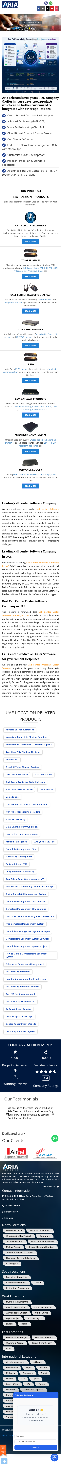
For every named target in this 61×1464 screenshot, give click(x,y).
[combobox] (19, 1442)
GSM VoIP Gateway (22, 406)
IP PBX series (21, 369)
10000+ (45, 1058)
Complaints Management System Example (28, 931)
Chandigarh (12, 1266)
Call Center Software (17, 774)
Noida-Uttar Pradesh (40, 1233)
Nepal (28, 1371)
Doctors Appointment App (19, 1016)
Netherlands (12, 1404)
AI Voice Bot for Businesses (20, 729)
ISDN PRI (48, 442)
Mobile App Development (19, 856)
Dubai (44, 1376)
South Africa (12, 1387)
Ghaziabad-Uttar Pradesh (18, 1239)
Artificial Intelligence (16, 841)
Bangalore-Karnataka (16, 1280)
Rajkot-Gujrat (12, 1321)
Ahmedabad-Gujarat (16, 1316)
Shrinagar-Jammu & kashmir (20, 1261)
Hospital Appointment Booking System (26, 979)
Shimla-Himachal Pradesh (41, 1250)
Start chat (35, 1448)
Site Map (8, 1221)
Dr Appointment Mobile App (20, 871)
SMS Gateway (24, 409)
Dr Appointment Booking (18, 1009)
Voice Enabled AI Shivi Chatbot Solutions (27, 737)
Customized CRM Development (22, 834)
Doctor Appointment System (20, 1031)
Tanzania (10, 1420)
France (42, 1387)
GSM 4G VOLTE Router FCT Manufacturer (27, 804)
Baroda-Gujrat (35, 1321)
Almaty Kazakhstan (15, 1365)
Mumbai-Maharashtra (17, 1305)
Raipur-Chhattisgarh (42, 1346)
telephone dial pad (14, 302)
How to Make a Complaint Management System (26, 955)
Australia (10, 1409)
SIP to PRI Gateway (15, 819)
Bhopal (9, 1327)
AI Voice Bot (12, 759)
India (8, 1351)
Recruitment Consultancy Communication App (30, 886)
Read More (49, 1190)
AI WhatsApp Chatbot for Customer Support (29, 744)
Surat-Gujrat (41, 1316)
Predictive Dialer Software (19, 789)
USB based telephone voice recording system (34, 474)
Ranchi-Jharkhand (44, 1340)
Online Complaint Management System (26, 894)
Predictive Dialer (35, 271)
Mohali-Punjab (13, 1250)
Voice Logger (12, 797)
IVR (41, 268)
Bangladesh (12, 1371)
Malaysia (10, 1376)
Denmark (10, 1393)
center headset (45, 299)
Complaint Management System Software (27, 938)
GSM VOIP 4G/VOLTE (41, 406)
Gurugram (45, 1239)
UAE (23, 1382)
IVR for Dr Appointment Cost (20, 1001)
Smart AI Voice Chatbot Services (22, 767)
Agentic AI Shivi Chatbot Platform (23, 752)
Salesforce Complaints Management (25, 964)
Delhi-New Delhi (14, 1233)
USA (28, 1387)
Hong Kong (11, 1398)
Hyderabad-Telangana (17, 1291)
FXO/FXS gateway (24, 337)
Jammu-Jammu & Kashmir (20, 1255)
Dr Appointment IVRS (16, 864)
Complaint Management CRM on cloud (26, 901)
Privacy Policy (11, 1215)
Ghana (9, 1382)
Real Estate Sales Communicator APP (25, 879)
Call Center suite (43, 774)
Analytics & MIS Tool (44, 841)
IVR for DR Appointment (18, 971)
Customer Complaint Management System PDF (30, 916)
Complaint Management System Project (26, 946)
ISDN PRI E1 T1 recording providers (23, 811)
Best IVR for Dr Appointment (20, 994)
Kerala (38, 1286)
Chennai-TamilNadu (16, 1286)
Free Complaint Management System (25, 924)
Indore (24, 1327)
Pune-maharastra (43, 1310)
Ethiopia (10, 1415)
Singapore (28, 1376)
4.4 (46, 1078)
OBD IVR (48, 268)
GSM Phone (37, 409)
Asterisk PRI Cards (44, 334)
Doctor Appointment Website (21, 1024)
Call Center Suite (31, 268)
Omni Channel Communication (22, 826)
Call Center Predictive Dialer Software (25, 782)
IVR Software (46, 789)
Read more (30, 241)
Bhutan (43, 1371)
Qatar (36, 1382)
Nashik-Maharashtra (16, 1310)
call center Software (48, 509)
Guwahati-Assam (15, 1346)
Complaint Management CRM (21, 849)
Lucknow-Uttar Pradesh (42, 1244)
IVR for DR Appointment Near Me (22, 986)
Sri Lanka (37, 1365)
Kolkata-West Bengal (16, 1340)
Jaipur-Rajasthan (14, 1244)
